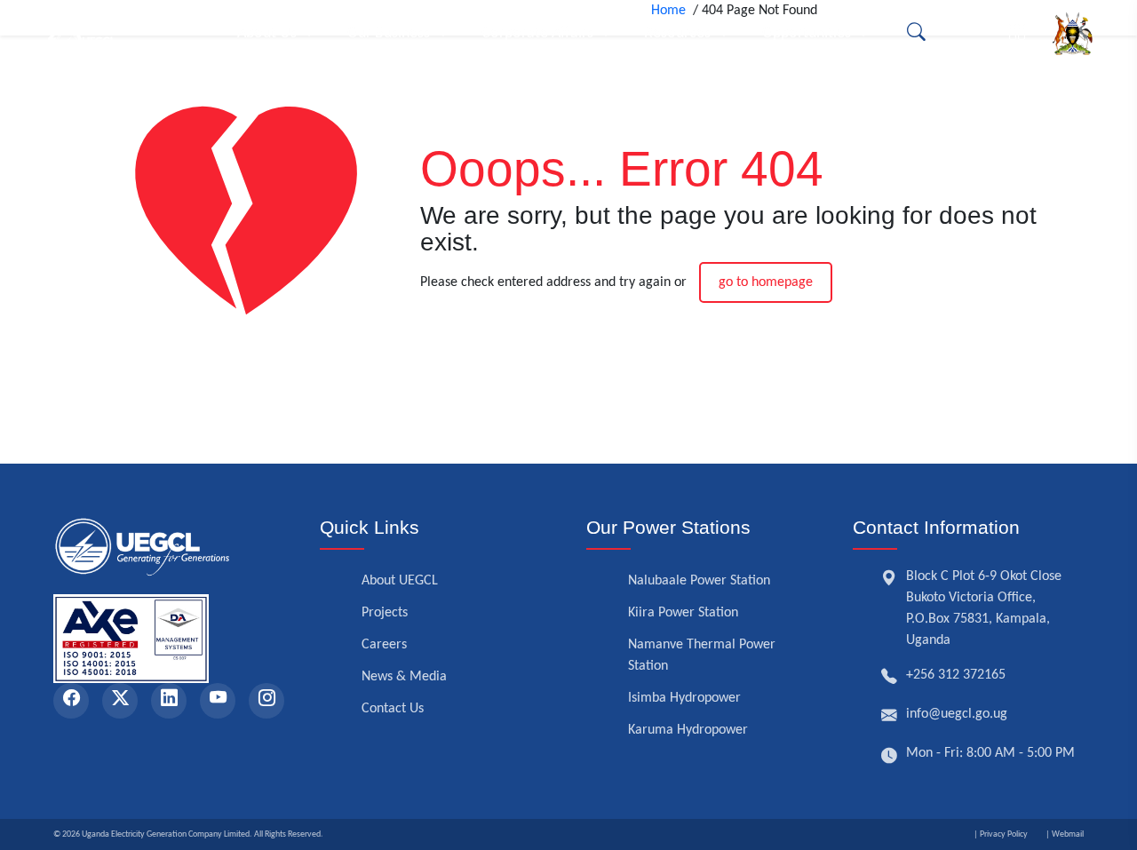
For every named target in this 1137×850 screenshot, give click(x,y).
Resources (677, 33)
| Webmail (1065, 834)
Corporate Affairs (537, 33)
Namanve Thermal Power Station (701, 655)
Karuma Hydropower (688, 730)
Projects (385, 613)
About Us (267, 33)
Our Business (388, 33)
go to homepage (766, 282)
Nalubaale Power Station (699, 581)
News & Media (404, 677)
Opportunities (806, 33)
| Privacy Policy (1001, 834)
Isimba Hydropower (684, 698)
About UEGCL (400, 581)
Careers (384, 645)
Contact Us (393, 709)
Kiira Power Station (683, 613)
